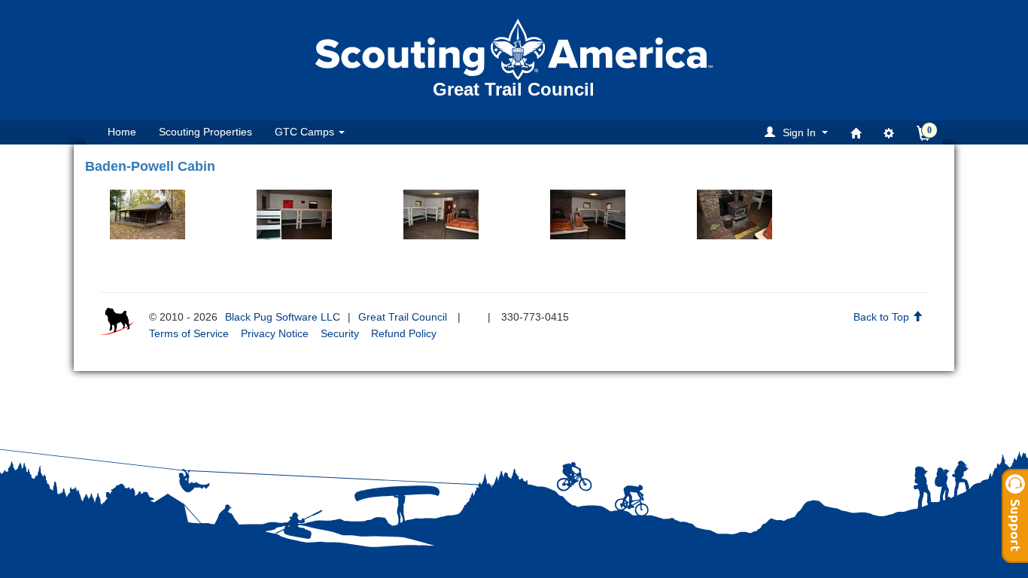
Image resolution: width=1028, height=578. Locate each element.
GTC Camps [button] (306, 132)
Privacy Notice (275, 333)
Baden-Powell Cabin (150, 166)
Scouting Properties (205, 132)
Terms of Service (189, 333)
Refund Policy (403, 333)
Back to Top (882, 317)
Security (340, 333)
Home (122, 132)
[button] (798, 132)
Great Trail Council (402, 317)
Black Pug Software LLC (282, 317)
